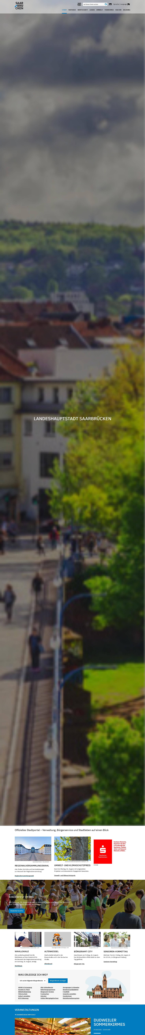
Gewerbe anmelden (69, 994)
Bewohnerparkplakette (70, 990)
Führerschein (22, 994)
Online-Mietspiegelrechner (50, 998)
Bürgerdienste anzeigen (58, 981)
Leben (92, 10)
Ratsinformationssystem (71, 998)
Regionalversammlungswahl (24, 876)
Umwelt (99, 10)
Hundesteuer (67, 996)
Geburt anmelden (24, 996)
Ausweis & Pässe (24, 990)
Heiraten (43, 996)
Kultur (118, 10)
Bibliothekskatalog (24, 992)
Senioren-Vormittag (110, 962)
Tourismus (109, 10)
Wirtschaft (83, 10)
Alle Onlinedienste (47, 987)
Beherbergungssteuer (48, 990)
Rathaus (72, 10)
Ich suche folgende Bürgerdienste (31, 981)
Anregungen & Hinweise (71, 987)
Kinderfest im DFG (16, 911)
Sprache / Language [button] (120, 4)
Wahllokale (18, 966)
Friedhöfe (66, 992)
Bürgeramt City (79, 964)
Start (64, 10)
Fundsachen (45, 994)
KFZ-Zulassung (23, 998)
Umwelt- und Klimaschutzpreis (64, 875)
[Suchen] (105, 4)
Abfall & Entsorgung (25, 987)
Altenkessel (48, 964)
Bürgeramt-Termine (47, 992)
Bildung (126, 10)
